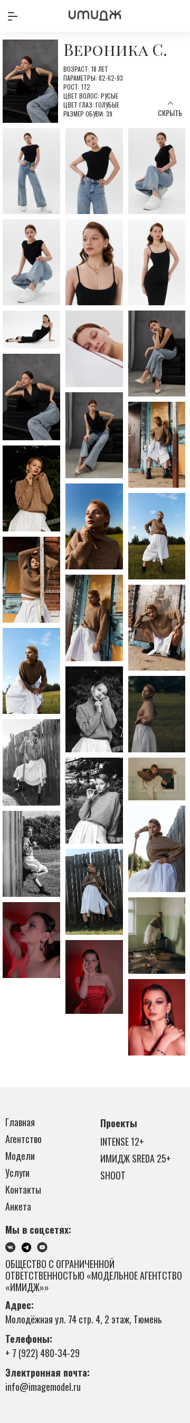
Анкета (18, 1206)
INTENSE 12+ (122, 1141)
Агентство (23, 1139)
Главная (20, 1122)
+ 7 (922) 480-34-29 (42, 1353)
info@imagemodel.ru (43, 1386)
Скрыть (170, 112)
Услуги (17, 1172)
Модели (20, 1155)
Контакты (23, 1189)
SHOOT (113, 1175)
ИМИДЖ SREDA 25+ (135, 1158)
